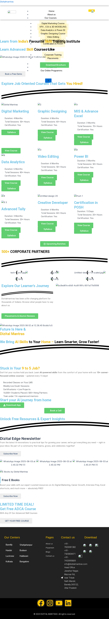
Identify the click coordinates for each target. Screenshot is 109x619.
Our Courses (51, 18)
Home (51, 11)
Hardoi (9, 550)
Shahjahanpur (26, 545)
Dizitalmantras (7, 1)
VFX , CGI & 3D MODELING (52, 27)
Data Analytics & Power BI (53, 30)
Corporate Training (52, 55)
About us (51, 14)
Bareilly (9, 544)
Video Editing (53, 37)
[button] (83, 231)
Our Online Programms (51, 70)
